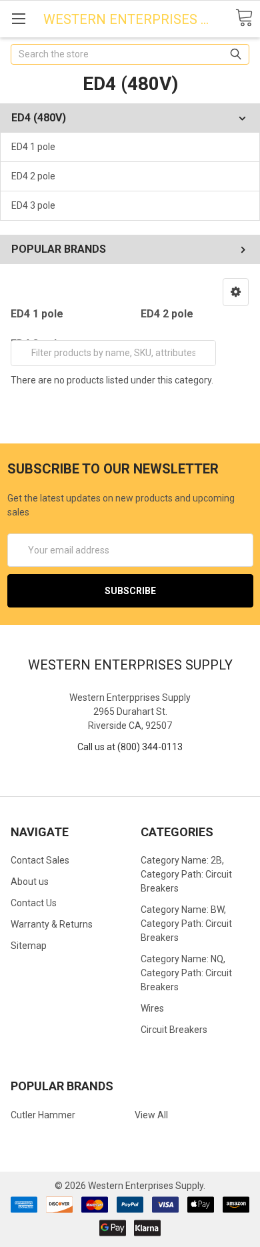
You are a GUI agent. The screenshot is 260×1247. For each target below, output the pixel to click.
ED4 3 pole (33, 205)
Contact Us (34, 903)
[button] (236, 292)
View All (151, 1115)
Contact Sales (40, 860)
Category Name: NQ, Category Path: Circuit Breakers (186, 973)
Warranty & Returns (52, 924)
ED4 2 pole (33, 176)
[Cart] (244, 18)
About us (30, 881)
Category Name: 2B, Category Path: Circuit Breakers (186, 874)
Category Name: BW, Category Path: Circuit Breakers (186, 923)
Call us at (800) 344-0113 (130, 747)
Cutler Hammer (43, 1115)
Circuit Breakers (174, 1029)
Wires (152, 1008)
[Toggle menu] (18, 18)
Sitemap (29, 945)
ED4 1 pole (33, 146)
